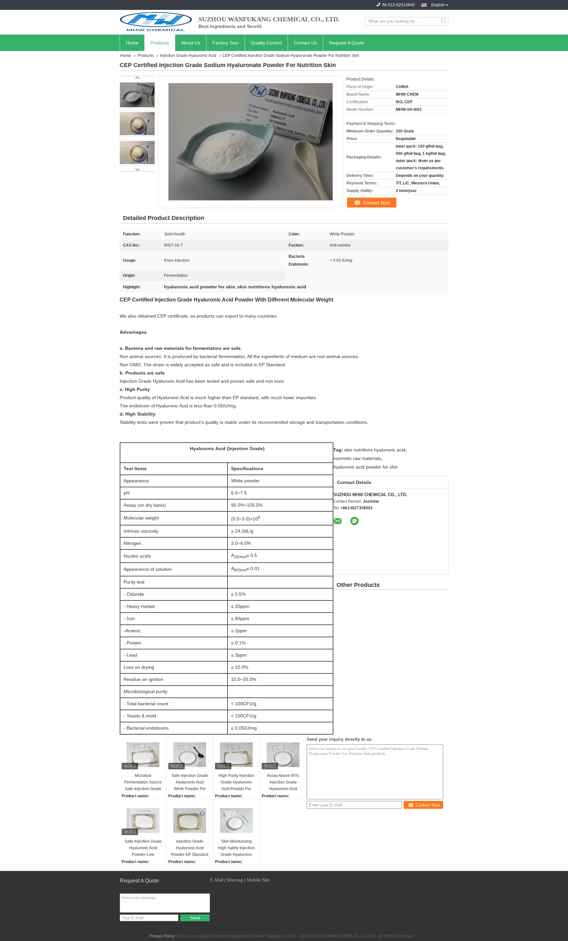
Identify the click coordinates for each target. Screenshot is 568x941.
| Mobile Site (257, 879)
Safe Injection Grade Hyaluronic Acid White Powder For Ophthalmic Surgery (190, 782)
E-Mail (216, 879)
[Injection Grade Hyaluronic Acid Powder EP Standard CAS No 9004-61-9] (190, 820)
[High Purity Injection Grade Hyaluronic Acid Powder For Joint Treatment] (236, 754)
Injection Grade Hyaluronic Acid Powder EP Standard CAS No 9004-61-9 (189, 848)
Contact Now (376, 202)
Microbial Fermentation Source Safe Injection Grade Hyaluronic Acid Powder (143, 782)
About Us (190, 42)
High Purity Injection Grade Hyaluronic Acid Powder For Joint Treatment (236, 782)
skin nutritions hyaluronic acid (374, 449)
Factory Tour (225, 42)
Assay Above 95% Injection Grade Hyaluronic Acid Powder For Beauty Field (283, 782)
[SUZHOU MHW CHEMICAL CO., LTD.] (156, 21)
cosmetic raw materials (357, 458)
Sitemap (234, 879)
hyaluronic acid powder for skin (365, 467)
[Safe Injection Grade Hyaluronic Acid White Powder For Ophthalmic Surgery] (190, 754)
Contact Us (305, 42)
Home (132, 42)
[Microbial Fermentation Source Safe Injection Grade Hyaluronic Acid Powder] (143, 754)
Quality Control (266, 42)
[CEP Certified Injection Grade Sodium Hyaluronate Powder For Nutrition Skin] (137, 95)
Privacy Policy (162, 936)
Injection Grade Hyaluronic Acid (188, 55)
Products (160, 42)
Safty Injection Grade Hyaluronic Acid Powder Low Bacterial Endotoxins (143, 848)
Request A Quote (346, 42)
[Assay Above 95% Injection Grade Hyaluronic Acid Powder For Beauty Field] (283, 754)
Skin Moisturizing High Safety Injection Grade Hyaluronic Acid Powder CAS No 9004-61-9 (236, 848)
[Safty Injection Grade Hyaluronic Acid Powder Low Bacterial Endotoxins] (143, 820)
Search (444, 21)
